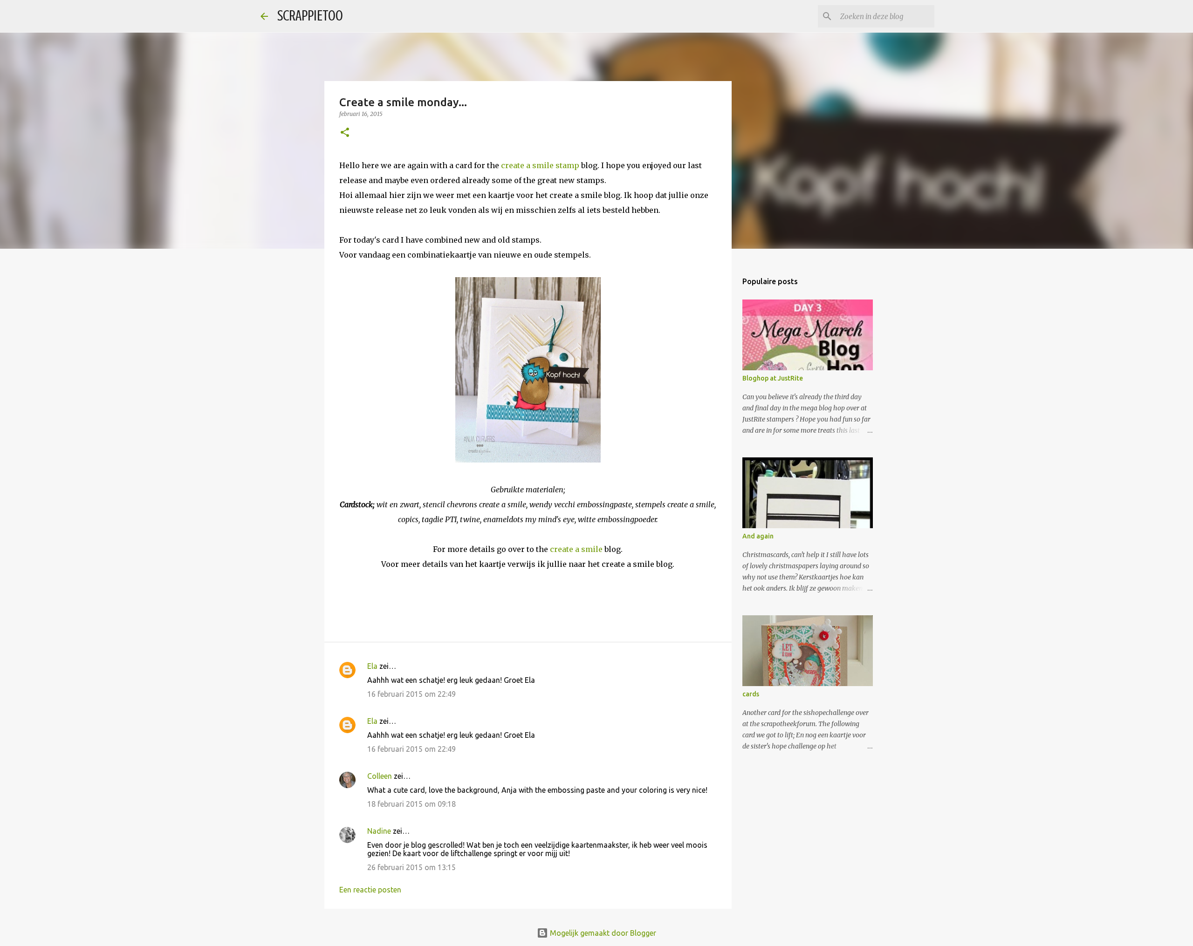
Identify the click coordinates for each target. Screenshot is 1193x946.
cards (750, 694)
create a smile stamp (540, 165)
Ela (372, 666)
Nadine (379, 831)
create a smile (576, 549)
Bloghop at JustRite (772, 378)
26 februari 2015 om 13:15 (411, 867)
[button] (344, 133)
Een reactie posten (370, 889)
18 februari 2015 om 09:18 (411, 804)
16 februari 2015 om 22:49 (411, 694)
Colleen (379, 776)
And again (758, 536)
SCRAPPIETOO (310, 15)
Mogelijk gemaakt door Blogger (602, 933)
